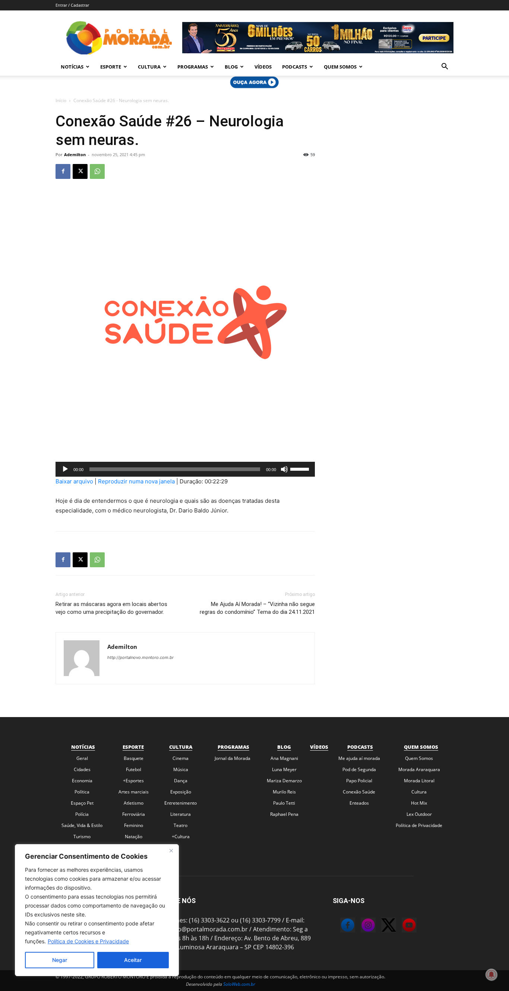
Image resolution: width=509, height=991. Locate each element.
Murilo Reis (284, 792)
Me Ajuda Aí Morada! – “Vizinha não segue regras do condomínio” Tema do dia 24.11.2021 (257, 608)
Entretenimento (180, 803)
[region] (97, 910)
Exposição (180, 792)
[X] (80, 171)
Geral (82, 758)
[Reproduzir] (65, 469)
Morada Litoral (419, 780)
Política (82, 792)
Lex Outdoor (419, 814)
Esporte (110, 66)
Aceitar (133, 960)
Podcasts (294, 66)
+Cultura (181, 836)
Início (61, 100)
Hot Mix (419, 803)
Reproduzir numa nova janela (136, 481)
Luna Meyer (284, 769)
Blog (231, 66)
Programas (192, 66)
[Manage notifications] (491, 975)
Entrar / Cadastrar (72, 5)
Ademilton (75, 154)
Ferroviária (133, 814)
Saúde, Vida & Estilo (81, 825)
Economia (82, 780)
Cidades (82, 769)
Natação (133, 836)
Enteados (359, 803)
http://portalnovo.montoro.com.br (140, 657)
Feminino (133, 825)
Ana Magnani (284, 758)
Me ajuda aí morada (359, 758)
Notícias (72, 66)
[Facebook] (63, 171)
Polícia (82, 814)
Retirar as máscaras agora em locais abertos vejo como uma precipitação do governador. (111, 608)
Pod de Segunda (359, 769)
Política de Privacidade (419, 825)
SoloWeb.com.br (239, 984)
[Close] (171, 850)
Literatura (180, 814)
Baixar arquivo (74, 481)
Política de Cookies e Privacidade (88, 941)
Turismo (82, 836)
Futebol (133, 769)
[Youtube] (401, 926)
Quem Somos (340, 66)
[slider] (300, 468)
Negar (59, 960)
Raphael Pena (284, 814)
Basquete (133, 758)
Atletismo (133, 803)
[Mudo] (284, 469)
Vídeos (263, 66)
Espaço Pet (82, 803)
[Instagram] (360, 926)
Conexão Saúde (359, 792)
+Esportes (133, 780)
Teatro (180, 825)
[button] (444, 67)
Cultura (149, 66)
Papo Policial (359, 780)
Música (180, 769)
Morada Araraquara (419, 769)
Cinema (181, 758)
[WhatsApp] (97, 171)
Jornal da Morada (232, 758)
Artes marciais (133, 792)
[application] (185, 469)
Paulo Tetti (284, 803)
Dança (180, 780)
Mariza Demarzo (284, 780)
